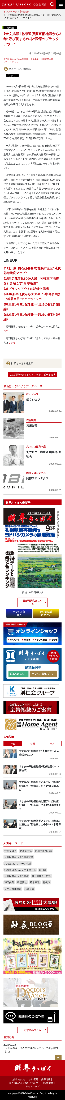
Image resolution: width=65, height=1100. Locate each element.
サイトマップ (32, 1086)
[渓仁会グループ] (31, 690)
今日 (13, 743)
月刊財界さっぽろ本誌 (16, 876)
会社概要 (33, 1079)
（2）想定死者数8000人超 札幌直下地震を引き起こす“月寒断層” (31, 280)
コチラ (7, 331)
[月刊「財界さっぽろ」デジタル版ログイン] (43, 674)
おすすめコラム (32, 1030)
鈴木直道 (35, 882)
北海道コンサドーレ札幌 (17, 863)
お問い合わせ (19, 1079)
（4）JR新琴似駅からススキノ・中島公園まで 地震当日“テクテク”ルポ (32, 296)
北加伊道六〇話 (43, 850)
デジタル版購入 (19, 613)
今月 (52, 743)
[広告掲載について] (31, 707)
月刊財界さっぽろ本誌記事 (15, 59)
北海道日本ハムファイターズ (20, 869)
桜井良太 (29, 888)
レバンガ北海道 (12, 888)
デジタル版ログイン (46, 613)
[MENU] (60, 4)
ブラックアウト (10, 62)
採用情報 (45, 1079)
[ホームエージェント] (31, 724)
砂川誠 (42, 869)
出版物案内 (47, 1083)
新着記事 (24, 11)
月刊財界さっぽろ (41, 876)
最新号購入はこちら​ (32, 602)
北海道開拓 (26, 850)
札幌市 (46, 882)
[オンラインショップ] (32, 633)
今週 (32, 743)
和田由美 (9, 882)
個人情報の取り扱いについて (23, 1083)
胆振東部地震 (47, 59)
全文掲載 (34, 59)
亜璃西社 (22, 882)
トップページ (10, 11)
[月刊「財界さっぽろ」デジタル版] (18, 674)
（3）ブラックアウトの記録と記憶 (26, 288)
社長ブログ (10, 850)
